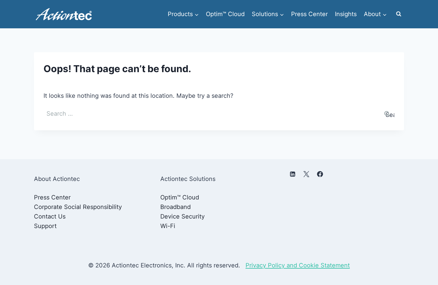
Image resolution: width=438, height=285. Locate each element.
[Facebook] (320, 174)
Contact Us (50, 216)
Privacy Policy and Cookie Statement (298, 265)
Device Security (182, 216)
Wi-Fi (167, 226)
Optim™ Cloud (225, 14)
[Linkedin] (293, 174)
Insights (346, 14)
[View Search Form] (398, 14)
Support (45, 226)
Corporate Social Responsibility (78, 206)
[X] (306, 174)
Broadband (175, 206)
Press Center (309, 14)
